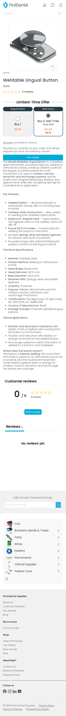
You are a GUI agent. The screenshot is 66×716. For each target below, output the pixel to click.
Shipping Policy (11, 675)
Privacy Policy (46, 705)
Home (6, 73)
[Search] (59, 13)
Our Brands (9, 610)
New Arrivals (10, 649)
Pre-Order (33, 157)
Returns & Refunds (13, 670)
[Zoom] (52, 66)
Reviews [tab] (14, 426)
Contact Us (9, 666)
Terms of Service (13, 709)
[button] (17, 124)
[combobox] (33, 13)
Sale (5, 653)
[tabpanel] (33, 458)
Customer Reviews (14, 606)
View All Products (13, 641)
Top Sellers (9, 645)
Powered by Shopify (37, 709)
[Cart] (53, 5)
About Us (8, 602)
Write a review (33, 411)
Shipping (8, 142)
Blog (5, 614)
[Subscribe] (58, 505)
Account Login (11, 628)
